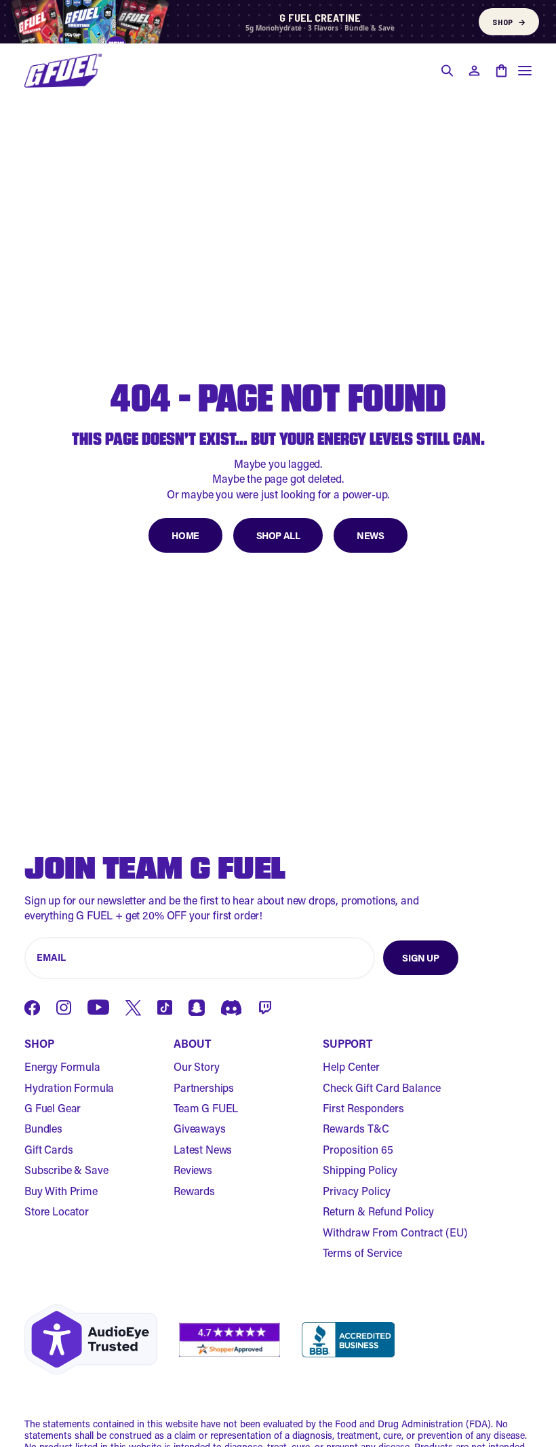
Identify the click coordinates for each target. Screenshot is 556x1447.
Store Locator (56, 1211)
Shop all (278, 535)
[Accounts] (474, 70)
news (370, 535)
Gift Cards (48, 1149)
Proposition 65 (358, 1149)
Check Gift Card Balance (382, 1087)
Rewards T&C (356, 1128)
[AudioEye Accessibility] (90, 1339)
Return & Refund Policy (378, 1211)
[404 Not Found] (63, 71)
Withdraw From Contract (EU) (395, 1232)
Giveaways (200, 1128)
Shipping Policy (360, 1169)
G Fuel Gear (52, 1108)
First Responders (363, 1108)
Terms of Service (362, 1252)
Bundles (43, 1128)
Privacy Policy (357, 1191)
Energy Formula (62, 1066)
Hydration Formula (69, 1087)
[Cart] (501, 70)
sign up (420, 957)
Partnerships (204, 1087)
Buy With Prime (61, 1191)
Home (185, 535)
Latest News (203, 1149)
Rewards (194, 1191)
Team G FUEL (206, 1108)
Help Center (351, 1066)
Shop (508, 21)
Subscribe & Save (66, 1169)
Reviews (193, 1169)
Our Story (197, 1066)
